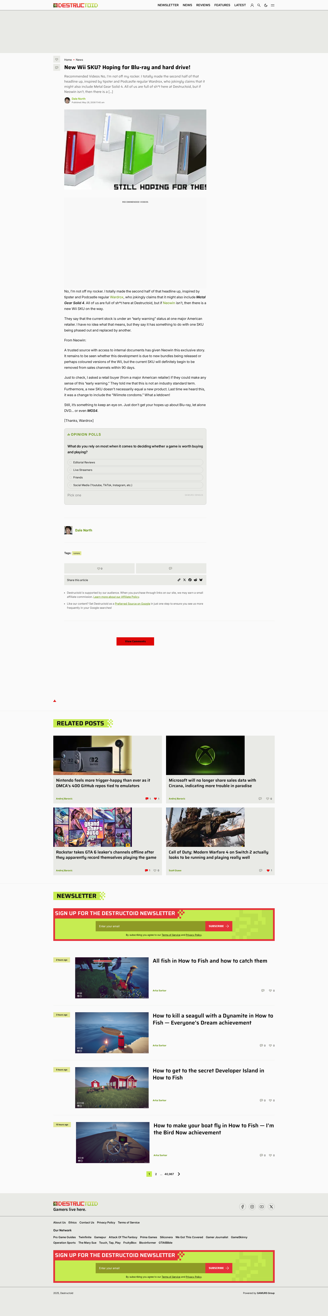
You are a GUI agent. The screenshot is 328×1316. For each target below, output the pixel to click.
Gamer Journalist (217, 1237)
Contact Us (86, 1222)
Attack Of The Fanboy (123, 1237)
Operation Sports (64, 1242)
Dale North (79, 98)
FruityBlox (129, 1242)
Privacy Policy (193, 934)
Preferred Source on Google (132, 603)
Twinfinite (85, 1237)
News (187, 5)
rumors (76, 553)
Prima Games (148, 1237)
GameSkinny (239, 1237)
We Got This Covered (189, 1237)
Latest (240, 5)
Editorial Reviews (84, 462)
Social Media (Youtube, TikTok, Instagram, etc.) (102, 485)
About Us (59, 1222)
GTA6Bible (165, 1242)
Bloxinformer (147, 1242)
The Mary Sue (87, 1242)
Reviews (203, 5)
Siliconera (166, 1237)
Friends (78, 477)
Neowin (169, 303)
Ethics (73, 1222)
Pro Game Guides (64, 1237)
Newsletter (168, 5)
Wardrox (117, 297)
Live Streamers (82, 470)
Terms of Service (171, 934)
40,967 (169, 1174)
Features (222, 5)
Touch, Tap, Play (110, 1242)
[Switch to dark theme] (266, 5)
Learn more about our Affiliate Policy (116, 596)
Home (68, 59)
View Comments (135, 641)
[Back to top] (54, 700)
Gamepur (100, 1237)
